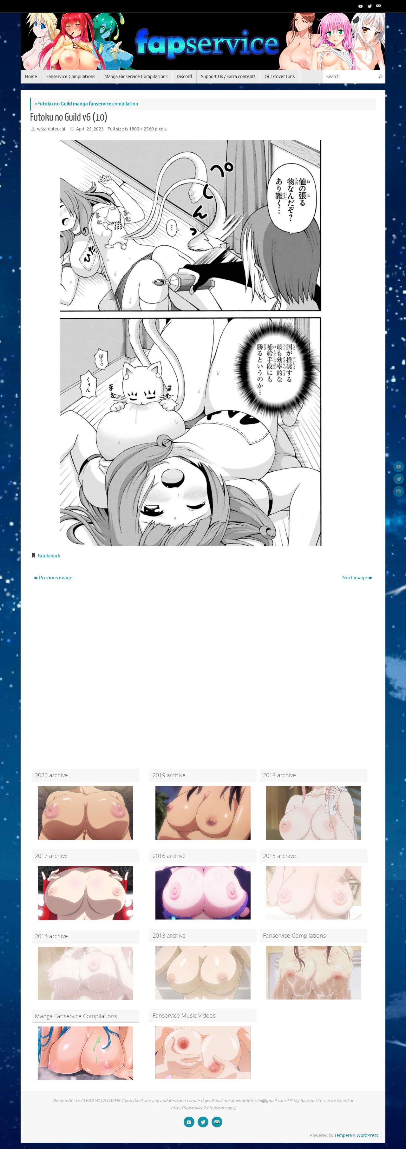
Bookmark (49, 556)
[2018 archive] (313, 813)
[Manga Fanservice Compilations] (85, 1053)
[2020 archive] (85, 813)
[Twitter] (368, 6)
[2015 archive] (313, 893)
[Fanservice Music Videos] (203, 1052)
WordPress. (368, 1135)
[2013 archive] (203, 973)
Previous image (55, 578)
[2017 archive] (85, 893)
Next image (354, 578)
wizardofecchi (51, 129)
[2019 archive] (203, 813)
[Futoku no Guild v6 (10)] (203, 343)
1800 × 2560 (141, 129)
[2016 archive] (203, 893)
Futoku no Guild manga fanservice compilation (86, 104)
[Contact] (377, 6)
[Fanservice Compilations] (313, 973)
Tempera (343, 1135)
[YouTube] (360, 6)
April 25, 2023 (90, 129)
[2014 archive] (85, 973)
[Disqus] (203, 664)
